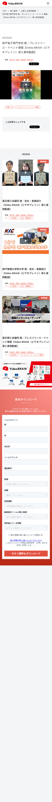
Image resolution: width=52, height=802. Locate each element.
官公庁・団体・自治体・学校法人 (22, 60)
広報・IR (9, 107)
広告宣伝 (13, 355)
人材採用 (13, 218)
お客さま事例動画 (28, 10)
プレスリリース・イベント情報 (28, 107)
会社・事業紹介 (26, 218)
